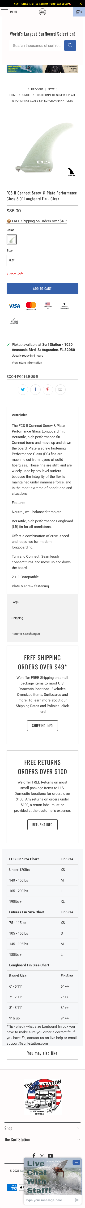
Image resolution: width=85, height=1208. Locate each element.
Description (19, 414)
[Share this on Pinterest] (48, 389)
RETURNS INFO (42, 824)
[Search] (70, 45)
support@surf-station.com (27, 1043)
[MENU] (2, 11)
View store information (27, 362)
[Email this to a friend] (60, 389)
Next (51, 89)
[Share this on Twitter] (23, 389)
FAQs (15, 602)
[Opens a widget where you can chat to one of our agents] (52, 1181)
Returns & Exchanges (26, 633)
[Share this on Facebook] (35, 389)
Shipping (17, 618)
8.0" (11, 260)
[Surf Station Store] (42, 11)
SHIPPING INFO (42, 725)
